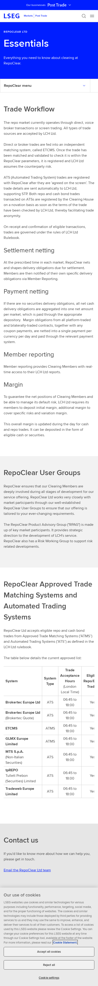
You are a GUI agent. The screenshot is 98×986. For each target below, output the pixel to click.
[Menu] (92, 16)
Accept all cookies (49, 951)
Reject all (49, 965)
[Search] (84, 16)
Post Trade (57, 5)
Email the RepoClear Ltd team (27, 870)
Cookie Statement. (65, 942)
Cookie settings (49, 977)
